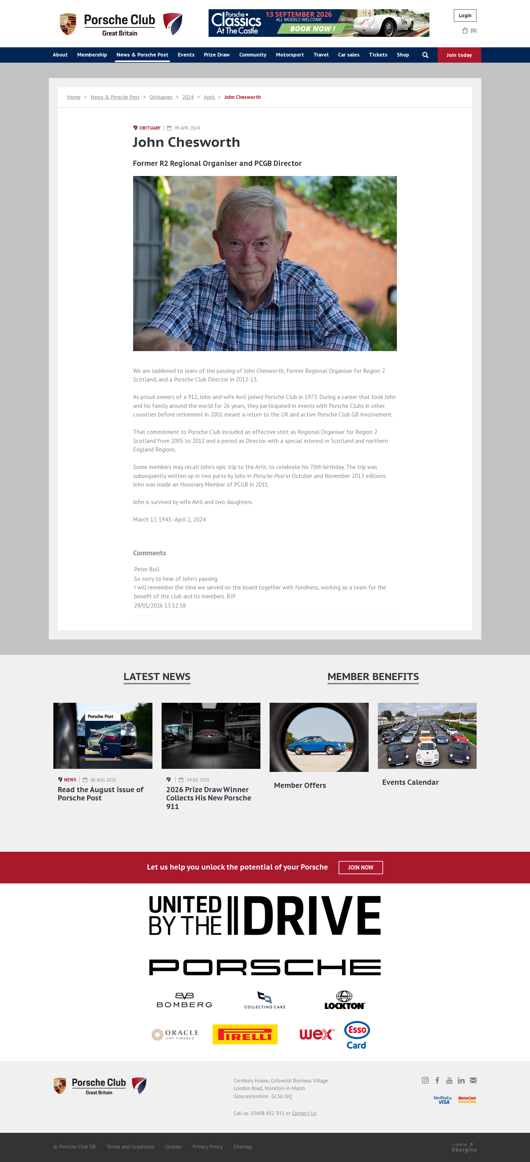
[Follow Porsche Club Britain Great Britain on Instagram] (425, 1080)
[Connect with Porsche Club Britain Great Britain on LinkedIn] (461, 1080)
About (60, 54)
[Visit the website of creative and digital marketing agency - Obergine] (464, 1146)
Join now (360, 867)
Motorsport (290, 54)
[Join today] (459, 55)
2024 (188, 97)
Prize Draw (217, 54)
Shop (403, 54)
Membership (92, 54)
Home (74, 97)
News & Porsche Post (142, 54)
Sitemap (242, 1146)
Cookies (173, 1146)
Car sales (348, 54)
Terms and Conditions (130, 1146)
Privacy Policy (208, 1146)
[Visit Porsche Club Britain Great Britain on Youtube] (449, 1080)
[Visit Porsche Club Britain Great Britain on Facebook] (437, 1080)
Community (253, 54)
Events (186, 54)
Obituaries (161, 97)
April (210, 97)
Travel (320, 54)
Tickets (378, 54)
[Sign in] (465, 15)
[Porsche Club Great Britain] (121, 23)
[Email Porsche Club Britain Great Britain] (473, 1080)
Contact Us (304, 1113)
